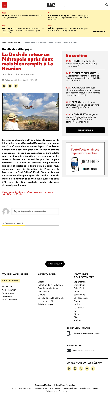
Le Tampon (79, 308)
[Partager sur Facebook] (10, 86)
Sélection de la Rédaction (50, 285)
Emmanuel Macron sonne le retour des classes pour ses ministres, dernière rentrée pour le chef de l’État (23, 30)
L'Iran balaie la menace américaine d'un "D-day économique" (21, 16)
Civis (76, 317)
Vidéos (41, 282)
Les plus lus (43, 292)
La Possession (81, 298)
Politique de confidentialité (56, 391)
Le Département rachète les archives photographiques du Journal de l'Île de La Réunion (69, 17)
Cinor (76, 314)
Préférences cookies (89, 388)
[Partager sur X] (16, 86)
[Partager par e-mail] (4, 86)
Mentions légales (70, 388)
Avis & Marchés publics (64, 385)
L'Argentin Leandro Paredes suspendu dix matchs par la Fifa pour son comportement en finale (82, 118)
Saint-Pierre (79, 295)
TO (75, 311)
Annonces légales (43, 385)
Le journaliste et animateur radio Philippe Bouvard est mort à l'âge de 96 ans (68, 29)
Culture (41, 295)
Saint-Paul (79, 288)
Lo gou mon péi (45, 301)
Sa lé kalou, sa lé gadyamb (51, 298)
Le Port (77, 305)
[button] (4, 5)
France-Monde (9, 293)
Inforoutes (7, 296)
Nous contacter (40, 388)
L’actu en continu (10, 281)
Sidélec (77, 321)
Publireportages (45, 305)
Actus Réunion (9, 290)
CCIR (76, 292)
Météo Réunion (9, 300)
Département (80, 282)
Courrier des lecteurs (48, 288)
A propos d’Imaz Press (22, 388)
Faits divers (7, 287)
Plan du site (55, 388)
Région (77, 301)
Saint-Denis (79, 285)
